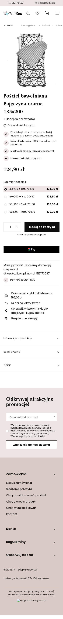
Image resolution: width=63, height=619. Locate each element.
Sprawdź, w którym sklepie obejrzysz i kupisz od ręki (29, 311)
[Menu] (57, 13)
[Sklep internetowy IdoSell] (31, 600)
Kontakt (11, 514)
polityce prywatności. (33, 436)
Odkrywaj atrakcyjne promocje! (29, 401)
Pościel (46, 26)
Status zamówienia (19, 483)
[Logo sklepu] (13, 13)
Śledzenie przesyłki (19, 489)
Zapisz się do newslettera (31, 445)
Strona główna (28, 26)
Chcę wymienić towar (21, 508)
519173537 (9, 570)
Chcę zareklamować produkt (26, 495)
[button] (31, 474)
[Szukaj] (28, 13)
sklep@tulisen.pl (27, 570)
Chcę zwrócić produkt (21, 501)
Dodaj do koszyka (42, 227)
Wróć (10, 26)
